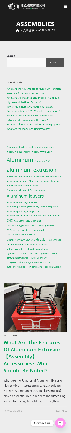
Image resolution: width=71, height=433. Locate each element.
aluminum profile (49, 206)
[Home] (17, 30)
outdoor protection (16, 266)
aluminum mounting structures (22, 202)
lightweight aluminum (37, 249)
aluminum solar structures (19, 215)
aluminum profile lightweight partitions (26, 211)
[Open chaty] (60, 423)
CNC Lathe (19, 220)
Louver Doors (36, 257)
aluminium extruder (37, 152)
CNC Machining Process (42, 225)
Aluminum (20, 160)
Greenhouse (55, 239)
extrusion (41, 239)
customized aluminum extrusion (22, 234)
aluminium (14, 152)
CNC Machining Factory (18, 225)
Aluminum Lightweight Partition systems (26, 190)
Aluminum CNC (42, 161)
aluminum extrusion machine (48, 176)
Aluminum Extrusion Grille (19, 176)
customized (38, 230)
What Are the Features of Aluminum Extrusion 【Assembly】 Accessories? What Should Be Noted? (33, 356)
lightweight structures (17, 257)
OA (45, 257)
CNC (10, 220)
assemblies (46, 30)
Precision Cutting (52, 266)
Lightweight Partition (50, 253)
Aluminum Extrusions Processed (22, 185)
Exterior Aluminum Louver (19, 239)
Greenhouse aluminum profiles (22, 244)
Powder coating (34, 266)
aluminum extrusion (31, 169)
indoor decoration (15, 249)
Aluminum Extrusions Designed (44, 181)
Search (11, 56)
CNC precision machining (19, 230)
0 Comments (14, 410)
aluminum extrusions (17, 181)
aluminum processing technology (23, 206)
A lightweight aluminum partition (37, 147)
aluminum (10, 335)
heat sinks (43, 244)
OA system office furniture (37, 262)
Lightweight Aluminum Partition (22, 253)
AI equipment (13, 147)
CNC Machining (33, 220)
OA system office (15, 262)
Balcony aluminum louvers (47, 215)
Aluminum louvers (25, 196)
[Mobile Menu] (65, 6)
